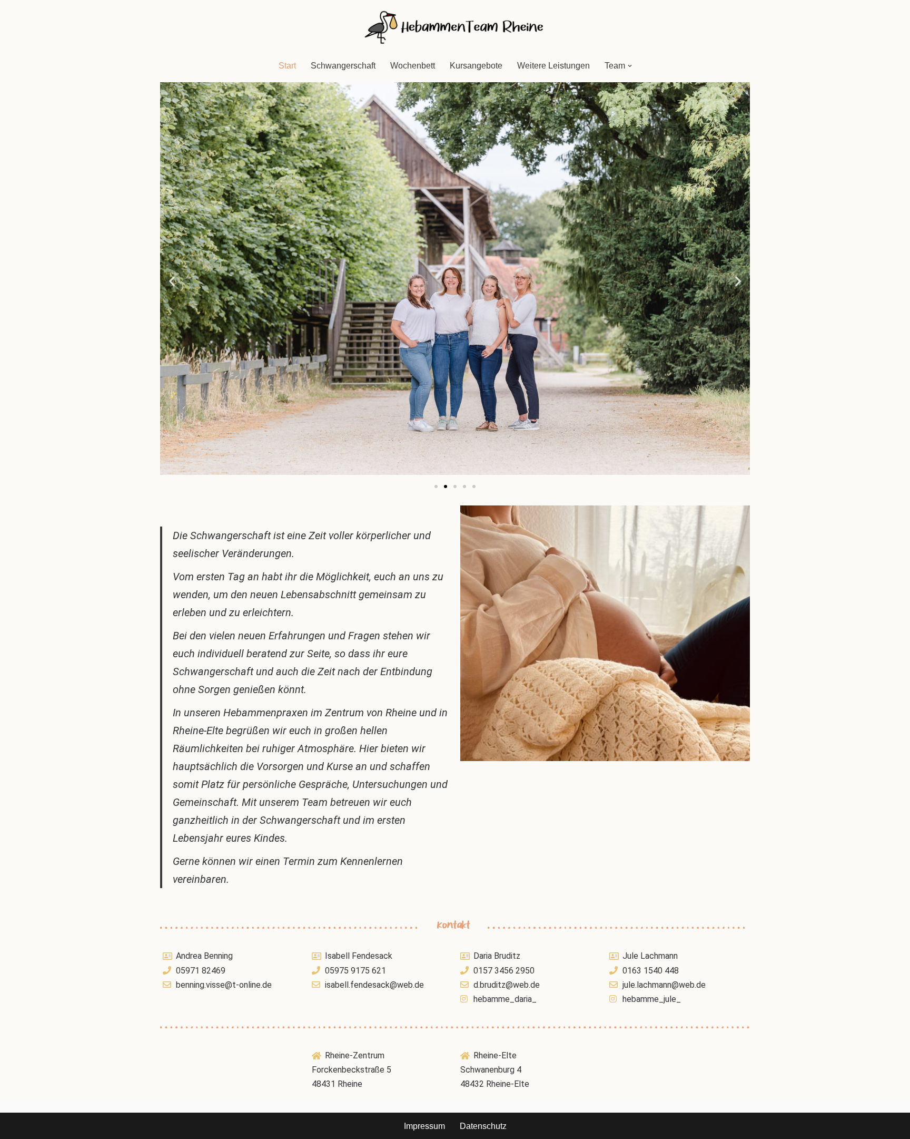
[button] (630, 66)
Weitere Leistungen (553, 65)
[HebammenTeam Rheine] (455, 27)
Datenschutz (483, 1126)
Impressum (424, 1126)
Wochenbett (412, 65)
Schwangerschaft (343, 65)
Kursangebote (476, 65)
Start (287, 65)
